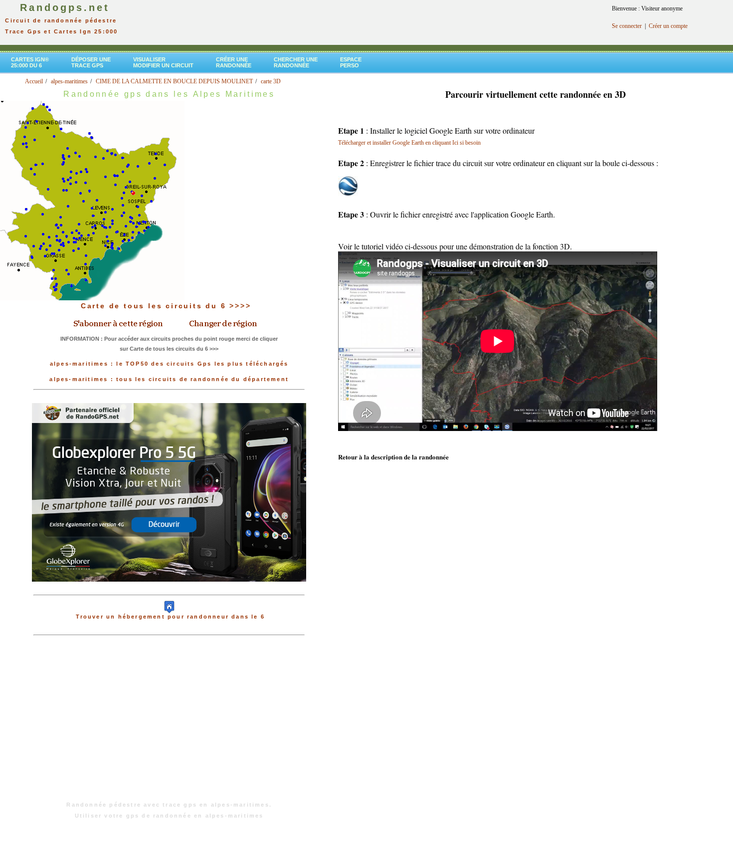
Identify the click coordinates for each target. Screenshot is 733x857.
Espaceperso (351, 62)
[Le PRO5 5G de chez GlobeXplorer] (169, 589)
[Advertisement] (169, 723)
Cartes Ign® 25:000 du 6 (30, 62)
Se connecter (627, 25)
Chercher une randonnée (296, 62)
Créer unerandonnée (233, 62)
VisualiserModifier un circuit (163, 62)
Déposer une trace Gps (91, 62)
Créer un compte (668, 25)
